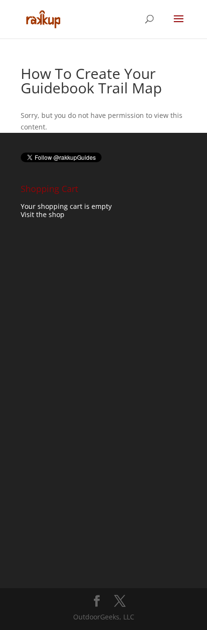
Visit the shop (43, 214)
